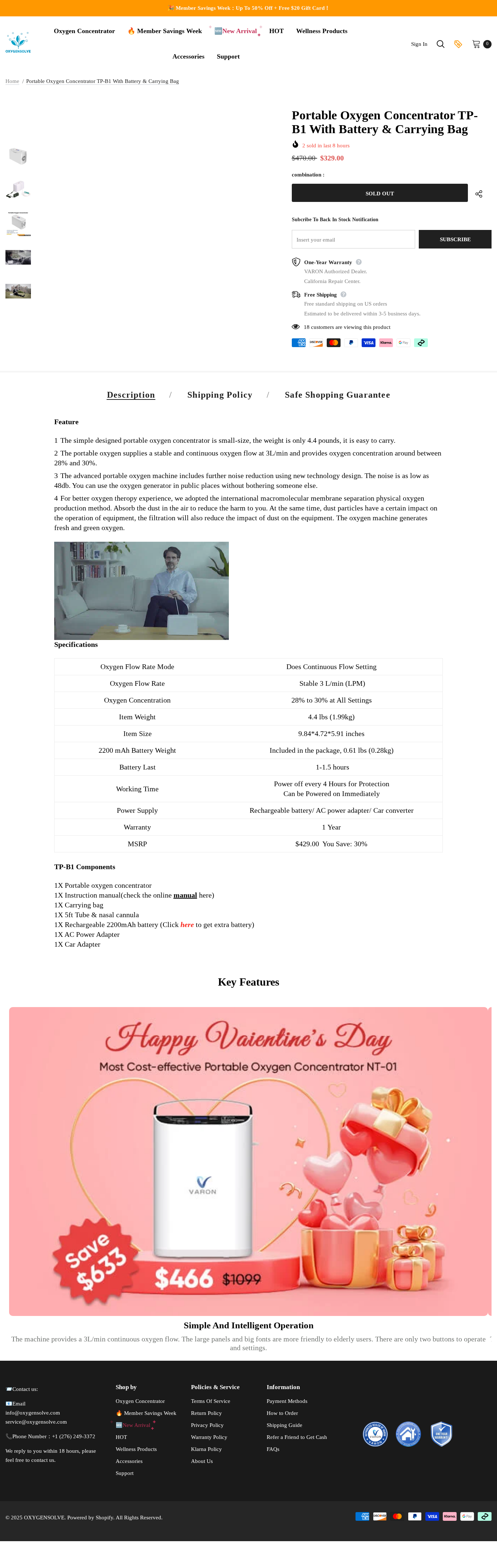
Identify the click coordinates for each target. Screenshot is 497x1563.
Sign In (419, 44)
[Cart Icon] (476, 43)
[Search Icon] (441, 44)
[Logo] (20, 42)
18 (307, 327)
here (187, 924)
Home (12, 81)
